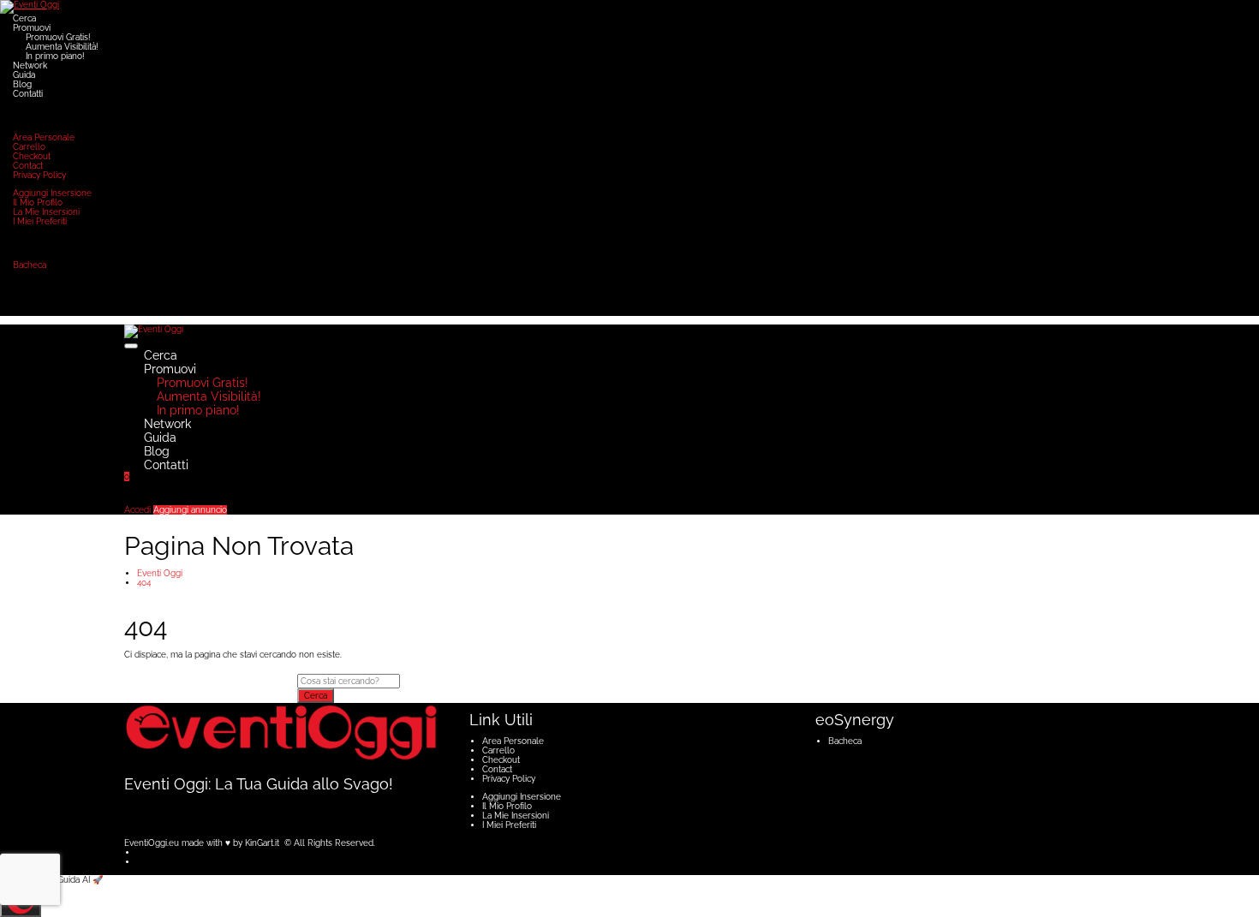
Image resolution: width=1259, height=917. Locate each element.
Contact (28, 165)
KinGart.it (262, 843)
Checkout (32, 156)
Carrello (29, 147)
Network (30, 65)
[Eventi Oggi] (29, 6)
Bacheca (29, 265)
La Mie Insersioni (46, 212)
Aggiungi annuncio (190, 510)
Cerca (24, 18)
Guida (24, 75)
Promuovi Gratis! (58, 37)
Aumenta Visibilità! (62, 46)
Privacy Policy (39, 175)
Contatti (28, 93)
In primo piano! (55, 56)
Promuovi (32, 28)
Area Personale (44, 137)
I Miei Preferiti (40, 221)
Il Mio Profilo (38, 202)
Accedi (137, 510)
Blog (22, 84)
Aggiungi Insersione (52, 193)
